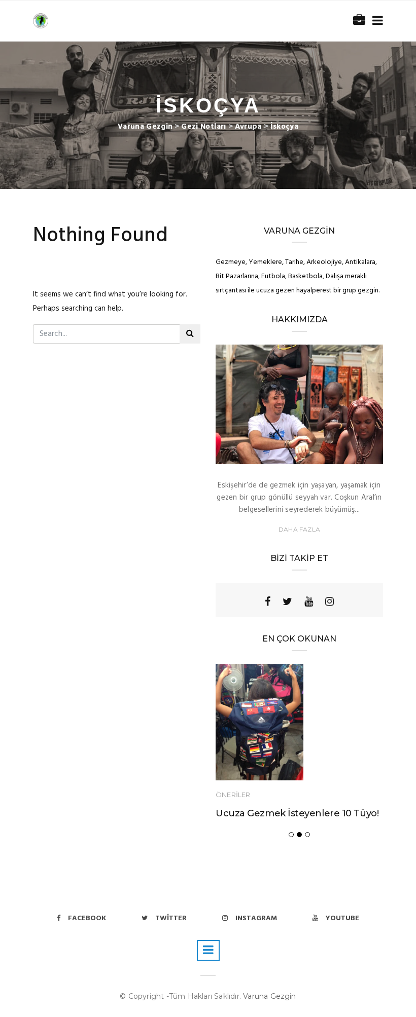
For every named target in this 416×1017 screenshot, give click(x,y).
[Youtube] (308, 601)
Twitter (171, 918)
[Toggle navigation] (375, 21)
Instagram (256, 918)
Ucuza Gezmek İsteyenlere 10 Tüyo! (297, 813)
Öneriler (233, 794)
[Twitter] (287, 601)
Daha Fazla (299, 529)
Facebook (87, 918)
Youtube (342, 918)
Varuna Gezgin (269, 996)
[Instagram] (329, 601)
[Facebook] (267, 601)
